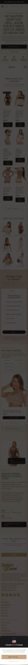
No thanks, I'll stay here (14, 661)
